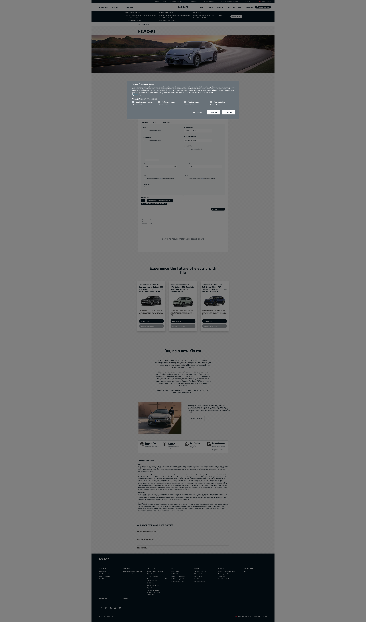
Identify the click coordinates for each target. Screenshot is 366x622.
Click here (135, 94)
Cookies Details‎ (137, 104)
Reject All (228, 112)
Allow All (213, 112)
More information (138, 96)
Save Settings (197, 112)
